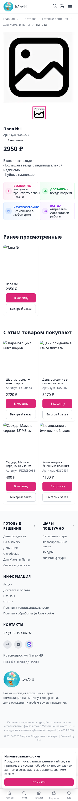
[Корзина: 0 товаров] (62, 7)
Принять (39, 782)
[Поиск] (55, 6)
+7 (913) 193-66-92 (17, 633)
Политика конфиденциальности (26, 607)
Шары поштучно (53, 526)
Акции (7, 584)
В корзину (21, 298)
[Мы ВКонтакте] (18, 644)
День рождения (14, 536)
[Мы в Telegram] (7, 644)
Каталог (30, 19)
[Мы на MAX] (29, 644)
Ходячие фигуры (54, 558)
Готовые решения (55, 19)
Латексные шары (54, 536)
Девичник (10, 548)
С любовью (11, 554)
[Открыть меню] (70, 6)
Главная (9, 19)
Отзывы (9, 596)
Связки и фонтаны (16, 565)
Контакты (13, 624)
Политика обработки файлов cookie (28, 613)
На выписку (11, 542)
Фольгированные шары (54, 544)
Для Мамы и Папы (16, 25)
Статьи (8, 602)
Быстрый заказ (21, 309)
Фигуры (47, 552)
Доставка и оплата (16, 590)
